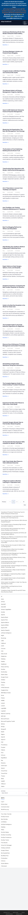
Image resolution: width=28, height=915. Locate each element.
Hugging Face (4, 690)
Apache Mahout (5, 622)
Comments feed (5, 807)
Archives (3, 791)
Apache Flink (4, 620)
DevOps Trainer (5, 840)
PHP (2, 742)
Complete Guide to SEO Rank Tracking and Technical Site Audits (14, 71)
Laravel (3, 703)
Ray (2, 760)
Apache (3, 614)
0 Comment (18, 36)
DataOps (3, 827)
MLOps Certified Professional (18, 12)
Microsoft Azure (5, 718)
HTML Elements (5, 687)
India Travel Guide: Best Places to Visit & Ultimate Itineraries (12, 462)
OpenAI (3, 737)
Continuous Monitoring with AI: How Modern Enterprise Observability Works (14, 33)
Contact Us (6, 912)
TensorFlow (4, 770)
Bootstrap (3, 638)
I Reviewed (4, 866)
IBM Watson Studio (6, 692)
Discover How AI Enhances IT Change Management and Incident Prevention (14, 344)
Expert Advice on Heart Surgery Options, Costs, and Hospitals (12, 266)
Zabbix (2, 786)
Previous (4, 501)
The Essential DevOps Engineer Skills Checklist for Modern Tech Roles (14, 442)
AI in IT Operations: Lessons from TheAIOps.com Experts (13, 188)
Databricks (3, 656)
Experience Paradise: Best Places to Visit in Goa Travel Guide (13, 403)
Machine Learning (5, 713)
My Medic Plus (4, 855)
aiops (2, 599)
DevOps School (5, 816)
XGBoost (3, 783)
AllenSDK (3, 607)
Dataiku (3, 661)
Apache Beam (4, 617)
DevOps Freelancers (6, 837)
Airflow (3, 601)
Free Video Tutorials (6, 814)
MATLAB (3, 716)
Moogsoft (3, 729)
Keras (2, 695)
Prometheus (4, 744)
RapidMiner (4, 757)
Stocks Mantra (4, 863)
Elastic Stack (4, 674)
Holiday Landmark (5, 848)
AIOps (2, 829)
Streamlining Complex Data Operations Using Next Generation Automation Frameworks (13, 365)
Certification (9, 914)
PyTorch (3, 755)
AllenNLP (3, 604)
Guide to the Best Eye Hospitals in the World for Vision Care (14, 305)
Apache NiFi (4, 627)
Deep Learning (5, 666)
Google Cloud (4, 677)
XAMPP (3, 781)
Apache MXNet (5, 625)
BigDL (2, 635)
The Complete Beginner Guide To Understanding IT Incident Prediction (14, 384)
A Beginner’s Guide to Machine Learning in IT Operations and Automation (12, 482)
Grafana (3, 679)
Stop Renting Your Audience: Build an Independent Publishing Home (14, 247)
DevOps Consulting (6, 834)
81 (23, 501)
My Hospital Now (5, 853)
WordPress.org (5, 809)
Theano (3, 776)
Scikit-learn (4, 765)
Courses (3, 648)
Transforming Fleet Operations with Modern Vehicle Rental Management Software (13, 170)
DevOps (3, 669)
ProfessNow (4, 858)
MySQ (2, 731)
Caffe (2, 640)
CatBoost (3, 643)
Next (25, 504)
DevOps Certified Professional (13, 9)
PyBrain (3, 750)
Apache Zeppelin (5, 630)
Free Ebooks (4, 842)
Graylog (3, 682)
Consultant (19, 914)
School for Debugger (6, 845)
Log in (2, 801)
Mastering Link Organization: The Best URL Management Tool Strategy (13, 130)
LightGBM (3, 708)
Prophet (3, 747)
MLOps (3, 726)
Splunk (3, 768)
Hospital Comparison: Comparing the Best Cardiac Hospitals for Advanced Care (14, 287)
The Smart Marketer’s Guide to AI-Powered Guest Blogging (13, 52)
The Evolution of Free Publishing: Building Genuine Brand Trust (12, 149)
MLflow (3, 724)
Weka (2, 778)
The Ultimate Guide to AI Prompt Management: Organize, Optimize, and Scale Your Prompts (13, 92)
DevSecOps (4, 672)
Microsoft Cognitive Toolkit (8, 721)
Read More (6, 44)
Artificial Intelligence (6, 824)
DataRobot (3, 664)
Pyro (2, 752)
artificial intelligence (6, 633)
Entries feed (4, 804)
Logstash (3, 711)
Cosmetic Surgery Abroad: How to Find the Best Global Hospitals (13, 423)
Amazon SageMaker (6, 609)
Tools (23, 912)
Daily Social (4, 653)
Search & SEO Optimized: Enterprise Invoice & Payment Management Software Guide (13, 111)
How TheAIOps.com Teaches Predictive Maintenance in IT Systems (14, 208)
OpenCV (3, 739)
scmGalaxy (4, 821)
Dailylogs (15, 912)
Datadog (3, 659)
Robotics (3, 763)
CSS (2, 651)
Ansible (3, 612)
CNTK (2, 646)
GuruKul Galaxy (5, 832)
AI (1, 596)
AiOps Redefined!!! (6, 21)
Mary (4, 36)
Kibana (3, 698)
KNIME (2, 700)
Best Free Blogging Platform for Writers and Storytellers (12, 227)
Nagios (3, 734)
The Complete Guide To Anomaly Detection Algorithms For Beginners (13, 325)
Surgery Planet (5, 850)
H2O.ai (2, 685)
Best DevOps (4, 819)
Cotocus (3, 861)
